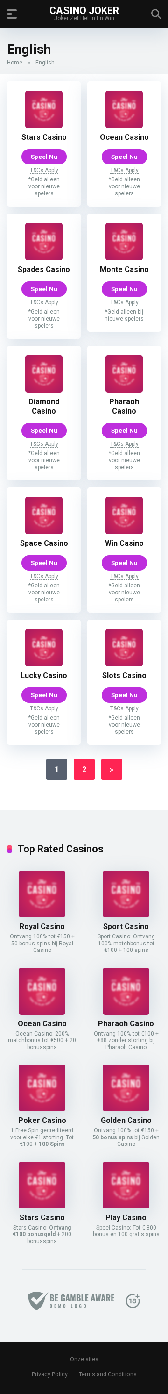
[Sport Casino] (126, 914)
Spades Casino (44, 269)
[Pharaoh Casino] (124, 390)
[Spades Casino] (44, 257)
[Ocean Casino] (124, 125)
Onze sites (84, 1359)
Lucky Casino (44, 675)
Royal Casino (42, 926)
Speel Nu (44, 156)
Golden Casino (126, 1120)
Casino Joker (84, 10)
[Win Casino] (124, 531)
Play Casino (126, 1217)
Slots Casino (124, 675)
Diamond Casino (43, 406)
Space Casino (44, 543)
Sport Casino (126, 926)
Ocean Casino (124, 137)
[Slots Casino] (124, 663)
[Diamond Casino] (44, 390)
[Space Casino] (44, 531)
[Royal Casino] (42, 914)
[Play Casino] (126, 1205)
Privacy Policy (50, 1374)
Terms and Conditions (108, 1374)
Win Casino (124, 543)
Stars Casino (44, 137)
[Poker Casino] (42, 1108)
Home (14, 62)
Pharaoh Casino (124, 406)
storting (53, 1137)
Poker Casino (42, 1120)
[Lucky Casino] (44, 663)
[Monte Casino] (124, 257)
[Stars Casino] (44, 125)
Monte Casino (124, 269)
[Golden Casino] (126, 1108)
